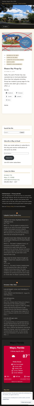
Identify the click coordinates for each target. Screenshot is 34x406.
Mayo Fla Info (10, 62)
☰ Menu (5, 26)
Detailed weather (7, 379)
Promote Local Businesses (14, 64)
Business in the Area (12, 55)
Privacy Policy (10, 206)
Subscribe (9, 158)
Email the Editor (22, 3)
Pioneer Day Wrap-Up (12, 68)
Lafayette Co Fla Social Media (15, 59)
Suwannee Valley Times (10, 285)
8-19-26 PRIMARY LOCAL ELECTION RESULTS (16, 289)
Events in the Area (12, 57)
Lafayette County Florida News (12, 215)
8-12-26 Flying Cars (9, 298)
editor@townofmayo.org (11, 179)
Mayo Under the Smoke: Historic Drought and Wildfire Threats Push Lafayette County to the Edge (16, 259)
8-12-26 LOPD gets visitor (10, 318)
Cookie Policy (6, 399)
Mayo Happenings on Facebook (9, 3)
